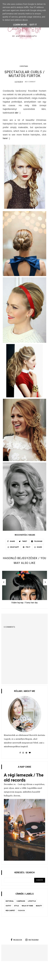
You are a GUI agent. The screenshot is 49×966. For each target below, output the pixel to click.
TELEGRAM (38, 541)
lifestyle (32, 901)
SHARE (12, 541)
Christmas (24, 66)
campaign (21, 901)
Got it (33, 24)
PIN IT (27, 547)
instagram (33, 940)
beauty (39, 906)
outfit (8, 906)
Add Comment (30, 82)
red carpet (10, 910)
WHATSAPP (14, 547)
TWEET (24, 541)
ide (16, 112)
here (5, 138)
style (16, 906)
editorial (10, 901)
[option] (25, 588)
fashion (21, 910)
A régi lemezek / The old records (23, 777)
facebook (17, 940)
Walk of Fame (27, 906)
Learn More (20, 24)
